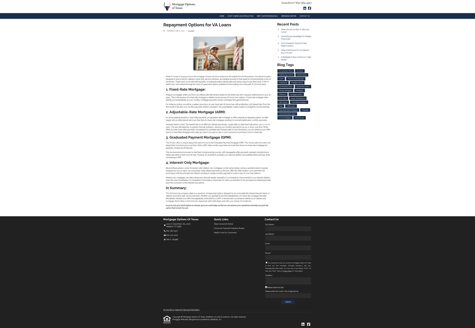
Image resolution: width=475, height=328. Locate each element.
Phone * (268, 253)
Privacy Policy (287, 271)
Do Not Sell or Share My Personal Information (181, 310)
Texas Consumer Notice (223, 224)
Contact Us (305, 16)
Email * (268, 244)
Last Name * (270, 234)
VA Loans (191, 31)
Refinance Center (288, 16)
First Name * (270, 225)
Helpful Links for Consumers (225, 233)
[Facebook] (309, 8)
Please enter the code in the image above (281, 291)
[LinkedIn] (305, 8)
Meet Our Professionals (267, 16)
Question (268, 275)
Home (222, 16)
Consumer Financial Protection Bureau (229, 228)
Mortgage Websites (180, 319)
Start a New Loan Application (240, 16)
